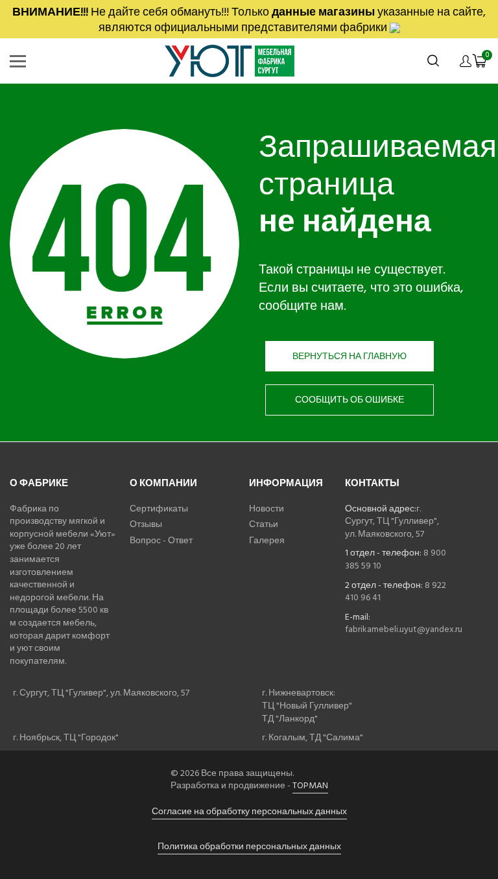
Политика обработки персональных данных (249, 846)
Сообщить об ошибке (349, 399)
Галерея (267, 540)
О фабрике (39, 483)
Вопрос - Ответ (161, 540)
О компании (163, 483)
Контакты (372, 483)
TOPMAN (310, 785)
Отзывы (146, 524)
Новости (266, 508)
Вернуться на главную (349, 356)
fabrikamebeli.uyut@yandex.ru (403, 629)
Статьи (263, 524)
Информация (286, 483)
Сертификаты (159, 508)
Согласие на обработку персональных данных (249, 811)
